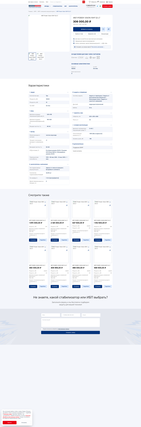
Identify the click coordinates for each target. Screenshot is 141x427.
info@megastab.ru (91, 7)
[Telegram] (97, 6)
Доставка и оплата (33, 2)
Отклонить (24, 422)
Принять (9, 422)
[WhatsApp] (100, 6)
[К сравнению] (45, 205)
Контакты (42, 2)
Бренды (47, 6)
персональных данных (63, 329)
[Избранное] (90, 2)
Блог (47, 2)
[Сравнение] (98, 2)
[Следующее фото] (67, 33)
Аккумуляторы (73, 6)
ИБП (65, 6)
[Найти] (83, 2)
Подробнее (43, 240)
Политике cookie (8, 414)
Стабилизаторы (57, 6)
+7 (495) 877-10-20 (90, 5)
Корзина (110, 2)
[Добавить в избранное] (103, 29)
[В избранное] (45, 202)
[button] (48, 92)
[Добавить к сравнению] (108, 29)
